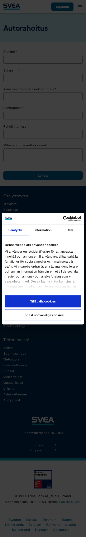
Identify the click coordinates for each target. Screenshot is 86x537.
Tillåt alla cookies (43, 301)
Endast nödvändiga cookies (43, 315)
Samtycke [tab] (15, 230)
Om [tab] (70, 230)
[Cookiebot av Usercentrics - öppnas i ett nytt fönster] (63, 218)
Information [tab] (43, 230)
